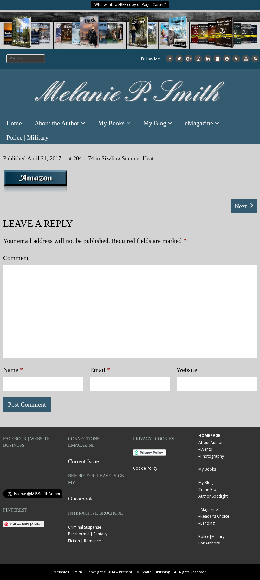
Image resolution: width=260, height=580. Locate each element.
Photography (212, 456)
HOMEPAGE (209, 435)
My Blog (154, 123)
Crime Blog (208, 489)
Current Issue (83, 461)
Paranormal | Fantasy (87, 534)
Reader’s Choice (214, 516)
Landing (207, 523)
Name (13, 369)
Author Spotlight (213, 496)
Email (100, 369)
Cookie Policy (145, 468)
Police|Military (211, 536)
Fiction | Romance (84, 541)
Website (187, 369)
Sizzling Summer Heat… (130, 158)
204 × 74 (83, 158)
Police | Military (27, 137)
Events (206, 449)
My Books (111, 123)
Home (14, 123)
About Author (210, 442)
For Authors (209, 543)
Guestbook (80, 498)
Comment (16, 257)
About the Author (57, 123)
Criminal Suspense (84, 527)
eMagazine (199, 123)
